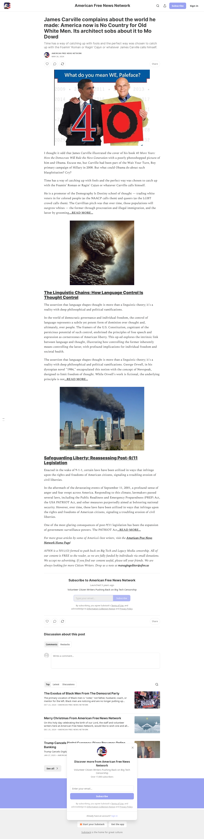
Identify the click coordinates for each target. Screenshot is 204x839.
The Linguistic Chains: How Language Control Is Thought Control (93, 295)
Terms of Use (117, 803)
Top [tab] (48, 684)
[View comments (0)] (55, 64)
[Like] (47, 64)
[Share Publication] (165, 6)
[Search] (158, 6)
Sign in (194, 5)
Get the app (117, 824)
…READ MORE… (81, 213)
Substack (86, 832)
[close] (132, 747)
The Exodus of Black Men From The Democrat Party (81, 693)
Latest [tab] (56, 684)
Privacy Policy (126, 806)
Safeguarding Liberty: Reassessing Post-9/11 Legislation (91, 460)
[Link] (39, 295)
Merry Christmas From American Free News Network (82, 718)
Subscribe (178, 5)
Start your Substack (94, 824)
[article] (102, 701)
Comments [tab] (51, 644)
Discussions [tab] (68, 684)
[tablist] (58, 644)
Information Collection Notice (101, 806)
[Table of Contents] (3, 419)
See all (50, 768)
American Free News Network (67, 53)
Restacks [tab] (65, 644)
